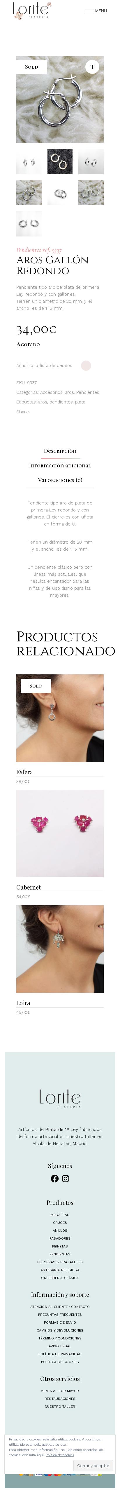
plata (80, 402)
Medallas (60, 1215)
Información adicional (60, 465)
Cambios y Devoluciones (60, 1330)
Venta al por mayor (60, 1391)
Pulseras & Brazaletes (60, 1262)
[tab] (60, 451)
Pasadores (60, 1238)
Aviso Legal (60, 1346)
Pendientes (87, 392)
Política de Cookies (60, 1362)
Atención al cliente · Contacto (60, 1307)
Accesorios (51, 392)
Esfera (24, 772)
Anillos (60, 1230)
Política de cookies (60, 1455)
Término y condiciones (60, 1338)
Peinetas (60, 1246)
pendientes (61, 402)
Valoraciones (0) (60, 480)
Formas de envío (60, 1322)
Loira (23, 1003)
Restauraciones (60, 1399)
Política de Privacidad (60, 1354)
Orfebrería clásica (60, 1278)
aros (69, 392)
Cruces (60, 1223)
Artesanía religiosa (59, 1270)
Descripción (60, 451)
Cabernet (28, 887)
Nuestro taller (60, 1407)
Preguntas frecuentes (60, 1315)
